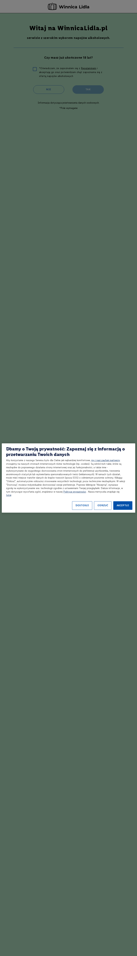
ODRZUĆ (102, 505)
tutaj (8, 495)
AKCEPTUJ (123, 505)
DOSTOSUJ (82, 505)
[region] (68, 478)
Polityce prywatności (74, 491)
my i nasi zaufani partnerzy (105, 460)
